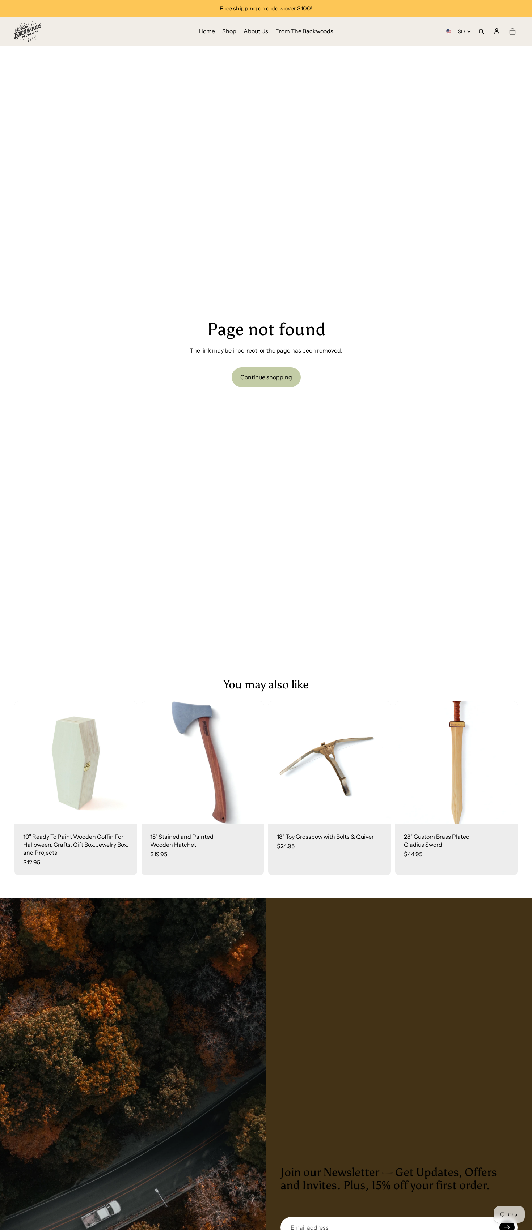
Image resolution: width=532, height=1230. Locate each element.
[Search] (481, 31)
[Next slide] (126, 762)
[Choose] (379, 812)
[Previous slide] (25, 762)
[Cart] (512, 31)
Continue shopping (266, 377)
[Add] (125, 812)
